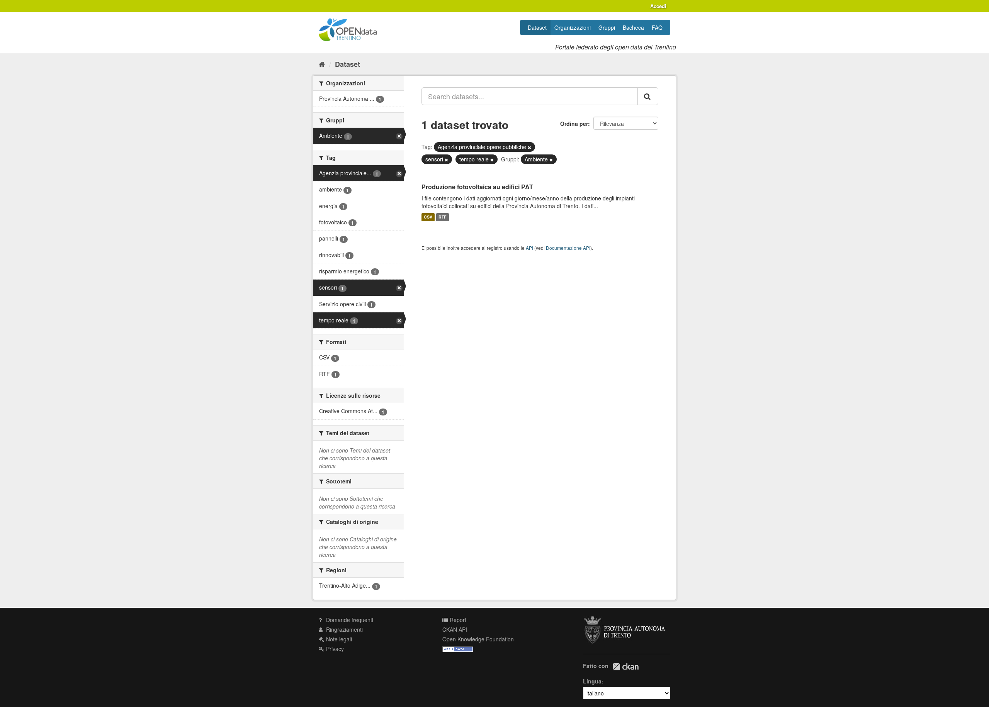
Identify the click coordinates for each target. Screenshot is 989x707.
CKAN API (454, 629)
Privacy (334, 649)
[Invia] (647, 96)
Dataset (537, 27)
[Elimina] (529, 147)
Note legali (338, 639)
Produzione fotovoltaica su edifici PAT (477, 186)
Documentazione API (568, 247)
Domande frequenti (349, 620)
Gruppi (606, 27)
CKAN (625, 667)
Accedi (658, 6)
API (529, 247)
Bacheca (633, 27)
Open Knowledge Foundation (478, 639)
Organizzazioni (572, 27)
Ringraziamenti (344, 629)
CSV (428, 217)
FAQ (657, 27)
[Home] (322, 64)
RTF (442, 217)
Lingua (592, 681)
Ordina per (574, 123)
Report (457, 620)
